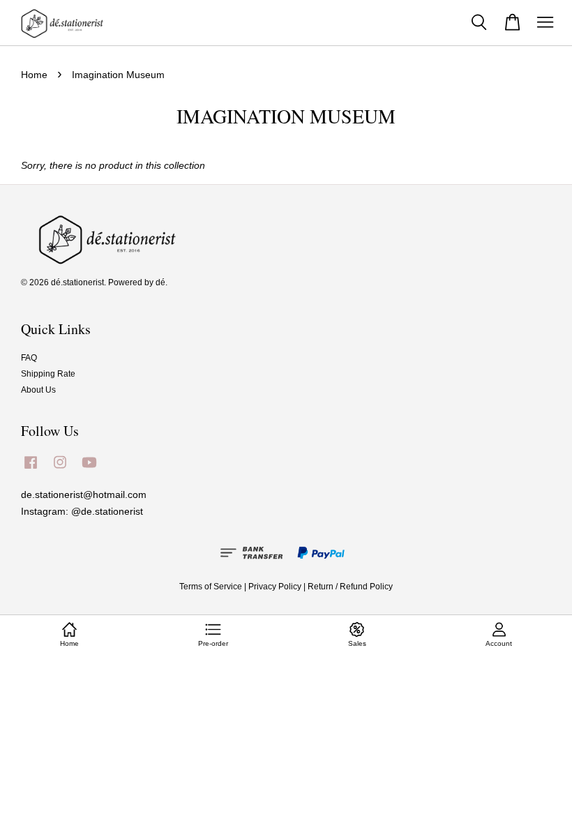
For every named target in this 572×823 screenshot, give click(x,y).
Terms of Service (210, 586)
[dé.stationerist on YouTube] (89, 469)
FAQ (29, 358)
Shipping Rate (48, 374)
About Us (38, 390)
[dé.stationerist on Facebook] (30, 469)
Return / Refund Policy (350, 586)
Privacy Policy (274, 586)
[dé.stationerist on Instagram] (60, 469)
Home (34, 74)
